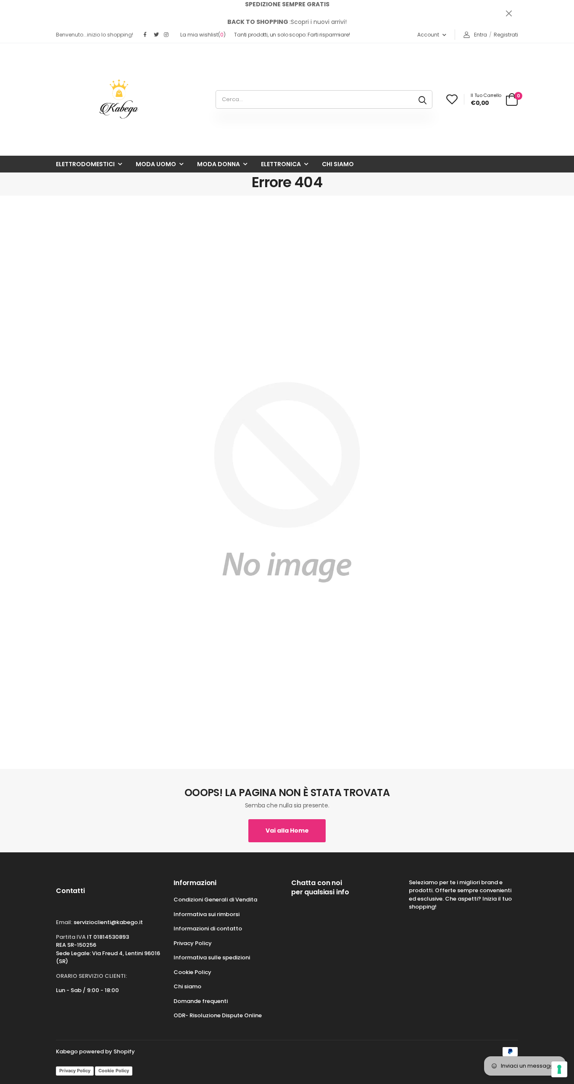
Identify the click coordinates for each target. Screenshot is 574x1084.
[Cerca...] (422, 99)
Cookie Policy (192, 972)
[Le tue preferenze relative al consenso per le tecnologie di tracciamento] (559, 1069)
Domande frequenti (201, 1001)
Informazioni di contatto (208, 929)
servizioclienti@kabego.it (108, 922)
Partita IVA (71, 937)
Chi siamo (338, 164)
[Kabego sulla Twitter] (157, 34)
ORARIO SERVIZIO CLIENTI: (91, 976)
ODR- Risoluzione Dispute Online (218, 1015)
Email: (64, 922)
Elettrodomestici (85, 164)
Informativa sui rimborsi (207, 914)
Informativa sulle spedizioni (212, 957)
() (203, 34)
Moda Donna (218, 164)
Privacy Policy (193, 943)
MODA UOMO (156, 164)
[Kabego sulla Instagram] (167, 34)
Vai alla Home (287, 830)
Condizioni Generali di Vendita (215, 900)
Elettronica (281, 164)
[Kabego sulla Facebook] (147, 34)
